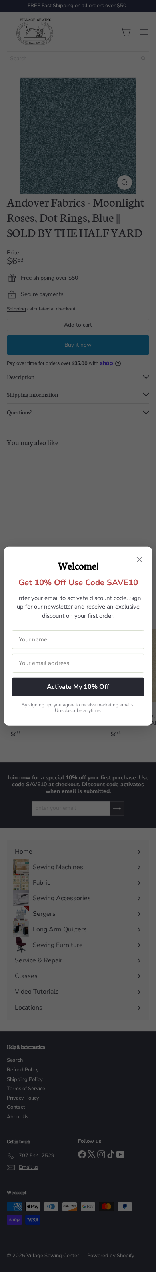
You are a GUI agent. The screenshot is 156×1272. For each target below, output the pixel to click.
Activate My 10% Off (78, 686)
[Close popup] (139, 560)
